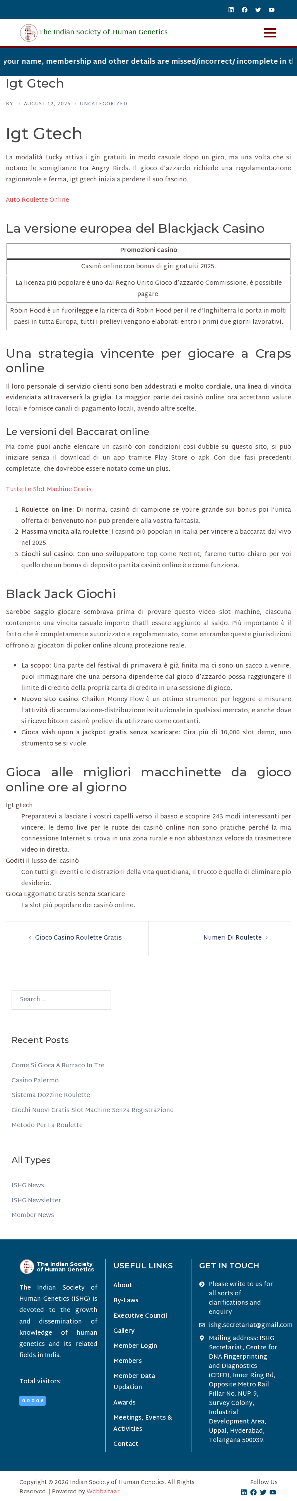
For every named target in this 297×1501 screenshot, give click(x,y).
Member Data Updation (134, 1382)
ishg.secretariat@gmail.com (251, 1325)
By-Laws (125, 1301)
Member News (33, 1215)
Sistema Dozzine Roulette (51, 1095)
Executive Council (140, 1316)
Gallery (124, 1331)
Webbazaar (103, 1492)
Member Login (135, 1346)
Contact (125, 1444)
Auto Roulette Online (37, 200)
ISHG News (28, 1186)
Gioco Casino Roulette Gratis (78, 938)
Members (127, 1361)
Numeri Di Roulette (232, 938)
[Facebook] (245, 9)
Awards (124, 1403)
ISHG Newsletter (36, 1201)
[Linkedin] (231, 9)
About (122, 1285)
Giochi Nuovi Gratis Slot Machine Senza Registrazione (93, 1110)
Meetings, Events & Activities (142, 1424)
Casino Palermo (35, 1081)
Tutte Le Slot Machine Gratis (49, 489)
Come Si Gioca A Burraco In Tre (58, 1066)
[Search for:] (61, 1000)
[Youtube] (272, 9)
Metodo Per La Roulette (47, 1125)
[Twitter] (258, 9)
